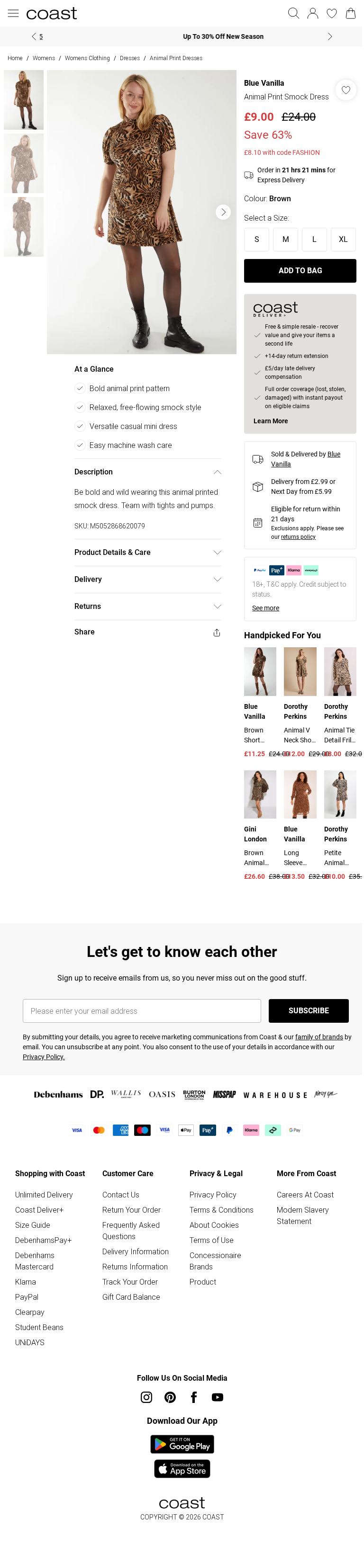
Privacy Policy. (44, 1082)
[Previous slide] (30, 36)
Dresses (130, 58)
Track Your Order (128, 1307)
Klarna (25, 1307)
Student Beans (39, 1352)
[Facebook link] (190, 1422)
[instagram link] (143, 1422)
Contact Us (118, 1219)
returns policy (293, 564)
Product (199, 1307)
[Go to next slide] (218, 208)
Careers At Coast (300, 1219)
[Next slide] (327, 36)
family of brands (319, 1062)
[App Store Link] (178, 1481)
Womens (44, 58)
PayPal (26, 1322)
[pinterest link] (167, 1422)
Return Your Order (129, 1235)
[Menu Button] (13, 13)
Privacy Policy (209, 1219)
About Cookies (211, 1250)
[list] (139, 209)
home (15, 58)
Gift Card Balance (129, 1322)
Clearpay (30, 1337)
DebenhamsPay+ (43, 1265)
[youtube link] (214, 1422)
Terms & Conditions (218, 1235)
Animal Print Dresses (176, 58)
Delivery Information (133, 1276)
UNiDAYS (30, 1367)
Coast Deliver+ (39, 1235)
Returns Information (133, 1291)
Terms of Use (208, 1265)
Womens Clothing (87, 58)
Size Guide (32, 1250)
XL (251, 266)
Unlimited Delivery (44, 1219)
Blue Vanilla (259, 83)
